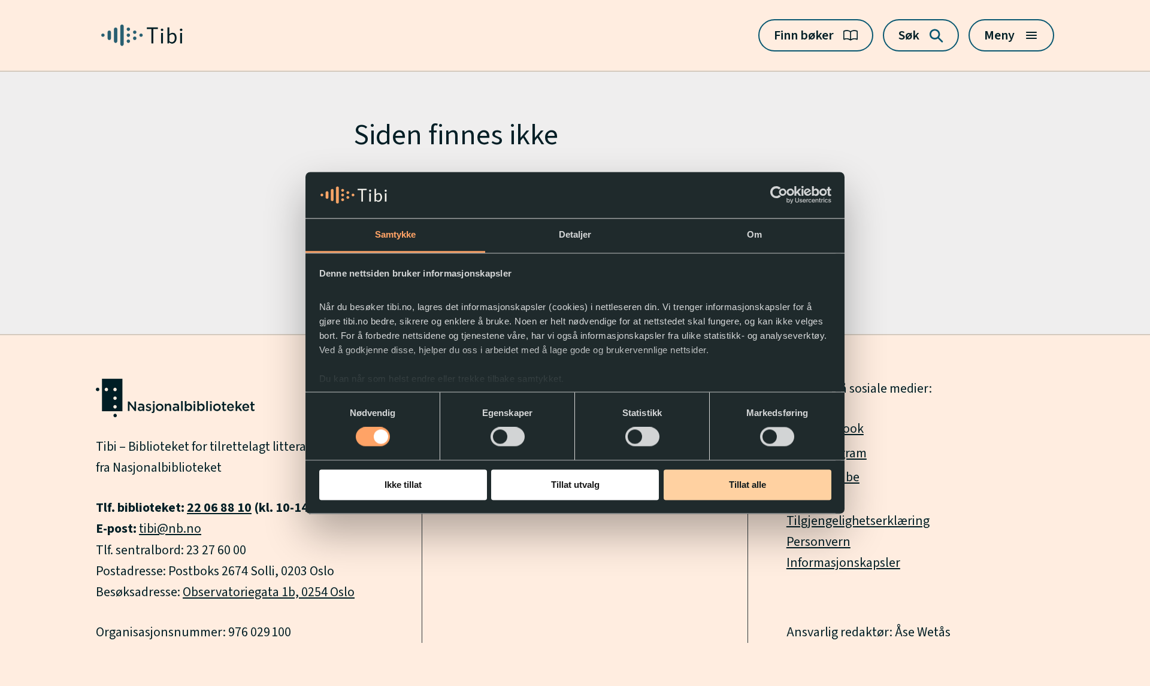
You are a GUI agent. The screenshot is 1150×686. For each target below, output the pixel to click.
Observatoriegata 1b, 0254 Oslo (269, 592)
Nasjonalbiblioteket (167, 467)
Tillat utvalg (575, 484)
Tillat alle (747, 484)
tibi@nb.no (170, 528)
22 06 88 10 (219, 507)
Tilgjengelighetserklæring (858, 520)
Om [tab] (754, 234)
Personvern (818, 541)
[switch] (508, 437)
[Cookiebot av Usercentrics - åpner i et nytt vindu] (779, 195)
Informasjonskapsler (843, 562)
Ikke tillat (403, 484)
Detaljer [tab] (575, 234)
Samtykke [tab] (395, 234)
